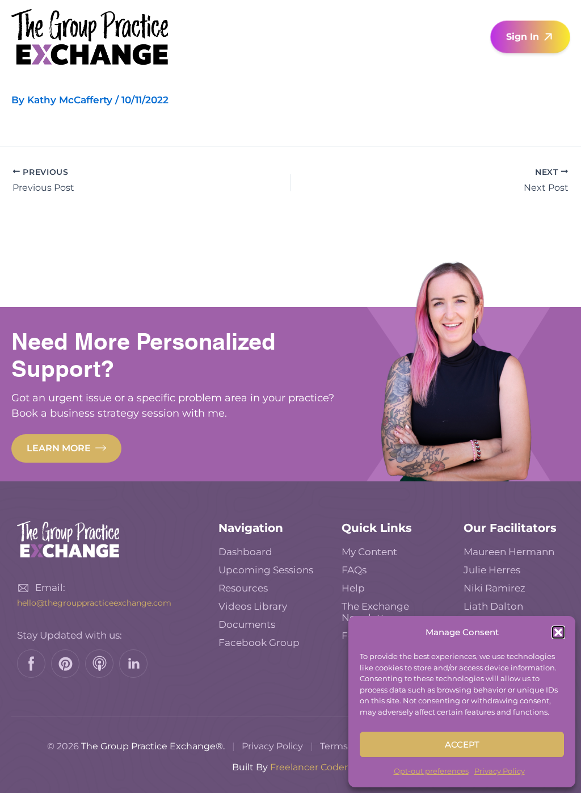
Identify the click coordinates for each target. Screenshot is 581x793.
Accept (462, 744)
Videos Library (252, 606)
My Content (369, 551)
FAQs (354, 570)
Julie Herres (492, 570)
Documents (246, 624)
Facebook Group (259, 642)
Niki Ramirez (494, 588)
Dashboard (245, 551)
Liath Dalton (493, 606)
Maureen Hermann (509, 551)
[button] (558, 632)
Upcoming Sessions (265, 570)
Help (353, 588)
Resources (243, 588)
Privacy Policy (499, 770)
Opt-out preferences (431, 770)
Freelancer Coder (309, 767)
